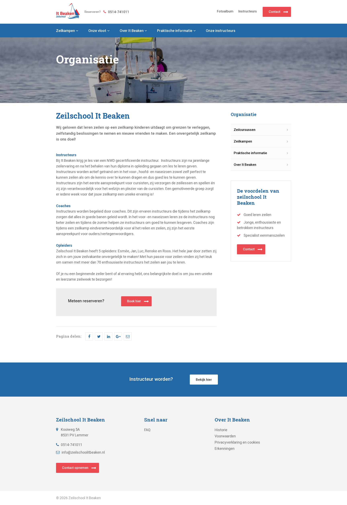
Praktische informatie (174, 31)
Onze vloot (97, 31)
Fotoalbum (225, 11)
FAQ (147, 430)
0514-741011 (118, 12)
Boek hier (134, 301)
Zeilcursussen (244, 130)
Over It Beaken (132, 31)
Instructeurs (247, 11)
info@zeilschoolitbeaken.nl (83, 452)
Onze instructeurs (220, 31)
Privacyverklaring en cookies (237, 442)
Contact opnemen (75, 468)
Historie (221, 430)
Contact (274, 12)
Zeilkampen (65, 31)
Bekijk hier (204, 380)
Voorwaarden (225, 436)
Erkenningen (225, 448)
